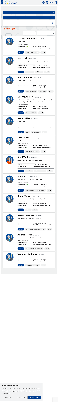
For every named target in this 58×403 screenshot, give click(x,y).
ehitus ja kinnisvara (31, 91)
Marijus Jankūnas (26, 38)
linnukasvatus (35, 132)
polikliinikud (39, 72)
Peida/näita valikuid (53, 12)
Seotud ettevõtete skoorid (23, 44)
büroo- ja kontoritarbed (32, 52)
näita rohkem (42, 52)
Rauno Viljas (24, 118)
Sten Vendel (24, 138)
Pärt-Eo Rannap (26, 215)
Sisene (51, 2)
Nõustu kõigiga (34, 397)
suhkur (21, 52)
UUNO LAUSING (26, 97)
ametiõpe (28, 171)
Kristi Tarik (23, 157)
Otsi (52, 23)
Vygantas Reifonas (27, 254)
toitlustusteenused (40, 171)
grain (27, 132)
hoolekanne (29, 72)
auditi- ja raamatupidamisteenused (35, 229)
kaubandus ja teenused (32, 151)
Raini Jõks (23, 176)
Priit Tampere (25, 77)
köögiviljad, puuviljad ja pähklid (34, 248)
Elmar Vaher (24, 196)
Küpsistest (8, 397)
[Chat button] (43, 2)
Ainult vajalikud (21, 397)
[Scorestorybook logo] (9, 2)
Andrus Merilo (25, 235)
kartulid (28, 209)
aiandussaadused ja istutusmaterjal (35, 190)
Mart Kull (22, 58)
